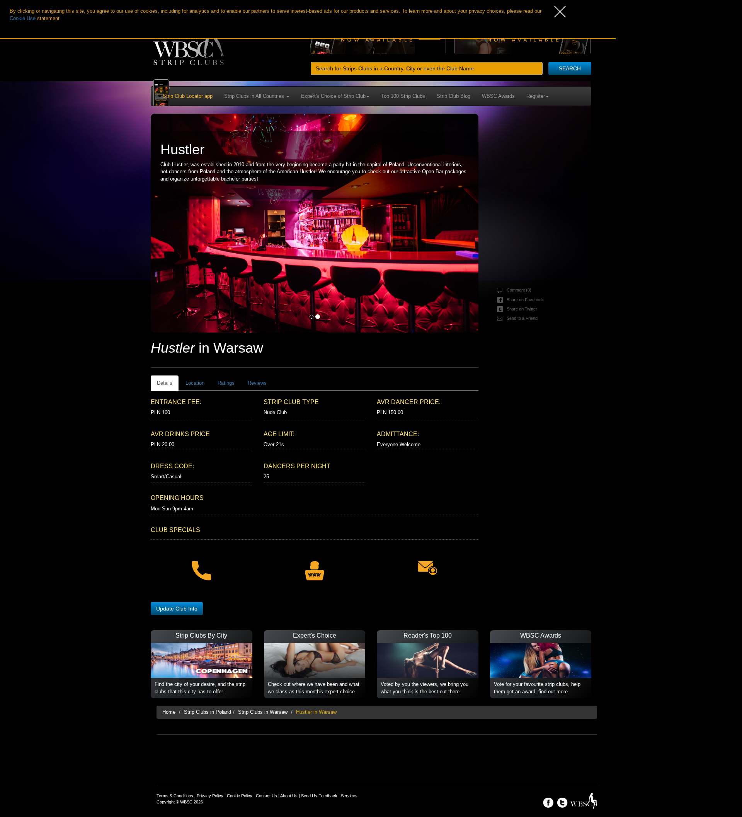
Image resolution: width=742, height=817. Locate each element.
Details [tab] (164, 383)
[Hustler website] (314, 565)
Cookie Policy (239, 795)
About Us (289, 795)
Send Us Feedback (319, 795)
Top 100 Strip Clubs (403, 96)
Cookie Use (23, 18)
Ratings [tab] (226, 383)
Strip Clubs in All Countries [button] (255, 96)
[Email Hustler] (427, 563)
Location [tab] (195, 383)
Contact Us (266, 795)
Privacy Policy (210, 795)
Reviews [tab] (257, 383)
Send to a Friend (522, 318)
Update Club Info (176, 609)
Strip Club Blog (453, 96)
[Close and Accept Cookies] (585, 11)
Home (168, 712)
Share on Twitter (522, 309)
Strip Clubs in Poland (207, 712)
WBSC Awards (498, 96)
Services (349, 795)
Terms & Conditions (175, 795)
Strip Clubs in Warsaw (263, 712)
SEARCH (570, 68)
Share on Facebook (525, 299)
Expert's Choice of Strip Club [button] (333, 96)
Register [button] (535, 96)
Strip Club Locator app (188, 96)
